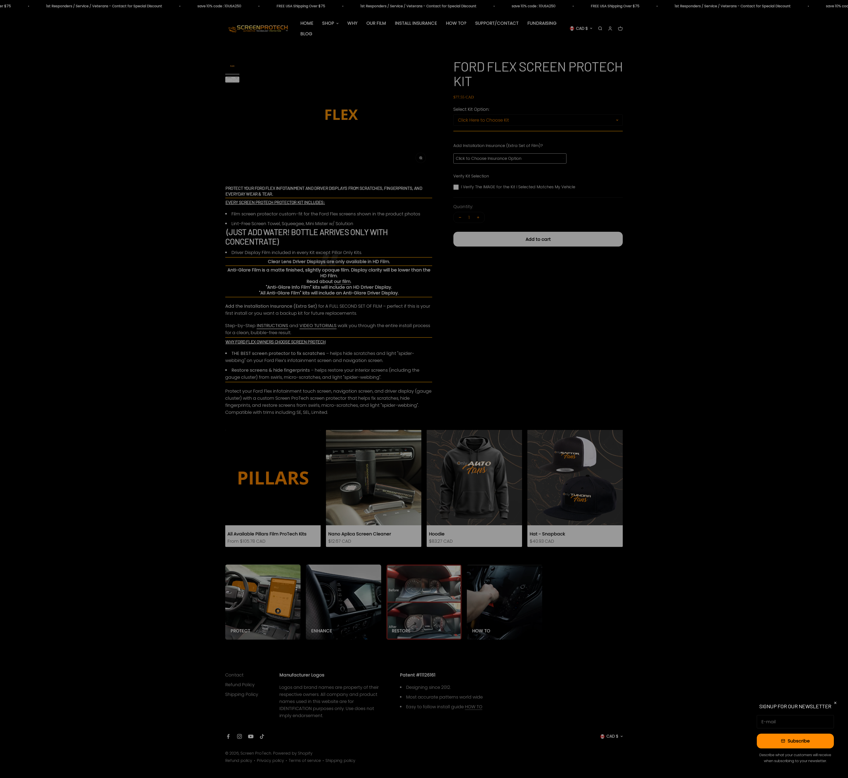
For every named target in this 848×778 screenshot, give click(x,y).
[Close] (835, 703)
